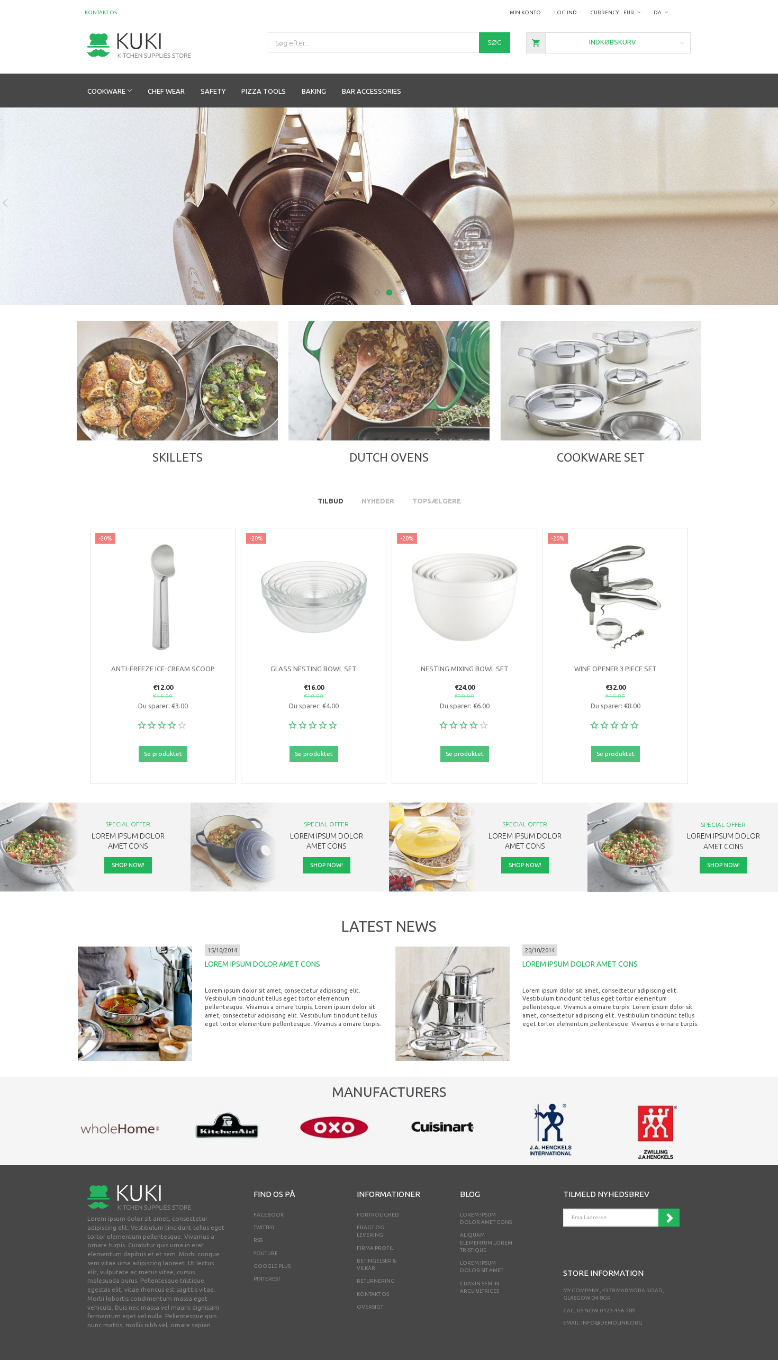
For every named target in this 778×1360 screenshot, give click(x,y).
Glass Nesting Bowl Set (313, 668)
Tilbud (330, 501)
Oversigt (370, 1307)
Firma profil (375, 1248)
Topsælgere (436, 501)
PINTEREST (267, 1279)
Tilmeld (669, 1218)
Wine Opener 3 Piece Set (615, 668)
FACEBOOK (269, 1215)
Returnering (376, 1281)
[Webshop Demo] (139, 44)
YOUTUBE (266, 1253)
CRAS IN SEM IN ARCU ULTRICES (479, 1287)
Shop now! (176, 408)
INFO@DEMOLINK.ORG (612, 1323)
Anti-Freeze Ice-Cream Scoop (163, 668)
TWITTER (264, 1227)
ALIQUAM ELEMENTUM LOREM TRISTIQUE (486, 1242)
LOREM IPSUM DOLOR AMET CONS (262, 964)
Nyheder (377, 501)
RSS (258, 1240)
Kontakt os (101, 12)
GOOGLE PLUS (272, 1266)
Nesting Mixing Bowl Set (465, 668)
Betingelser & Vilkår (376, 1264)
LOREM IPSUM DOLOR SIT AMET (481, 1266)
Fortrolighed (378, 1215)
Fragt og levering (370, 1231)
